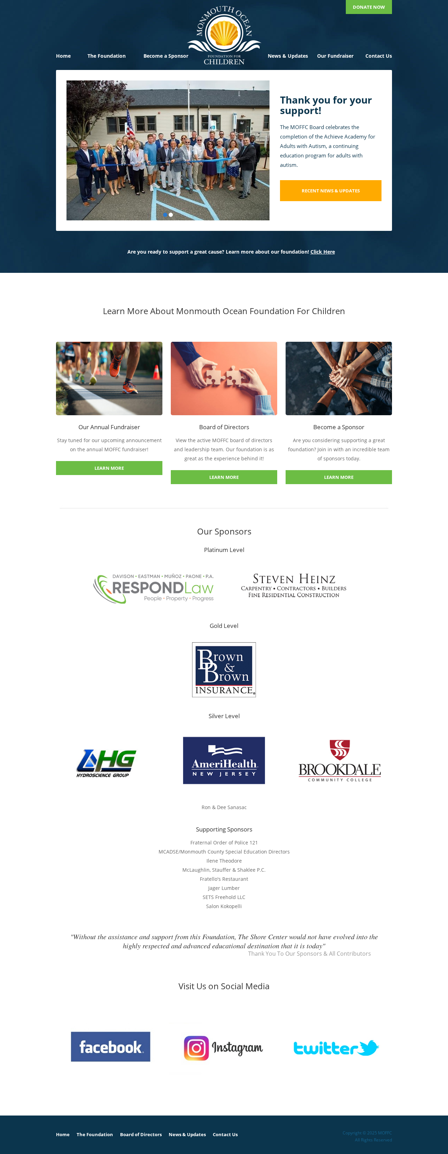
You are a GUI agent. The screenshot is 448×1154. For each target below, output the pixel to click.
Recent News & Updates (331, 190)
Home (63, 55)
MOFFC (224, 35)
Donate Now (369, 7)
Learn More (109, 468)
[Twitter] (336, 1048)
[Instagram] (223, 1048)
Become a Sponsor (166, 55)
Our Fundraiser (335, 55)
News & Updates (288, 55)
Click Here (322, 251)
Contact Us (378, 55)
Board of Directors (141, 1134)
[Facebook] (111, 1048)
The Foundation (107, 55)
